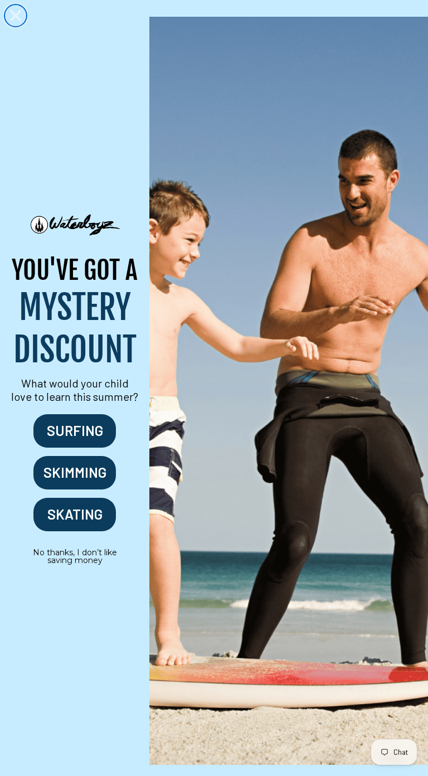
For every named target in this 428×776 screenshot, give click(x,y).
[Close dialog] (15, 15)
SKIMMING (74, 472)
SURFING (75, 430)
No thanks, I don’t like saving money (75, 556)
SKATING (75, 514)
